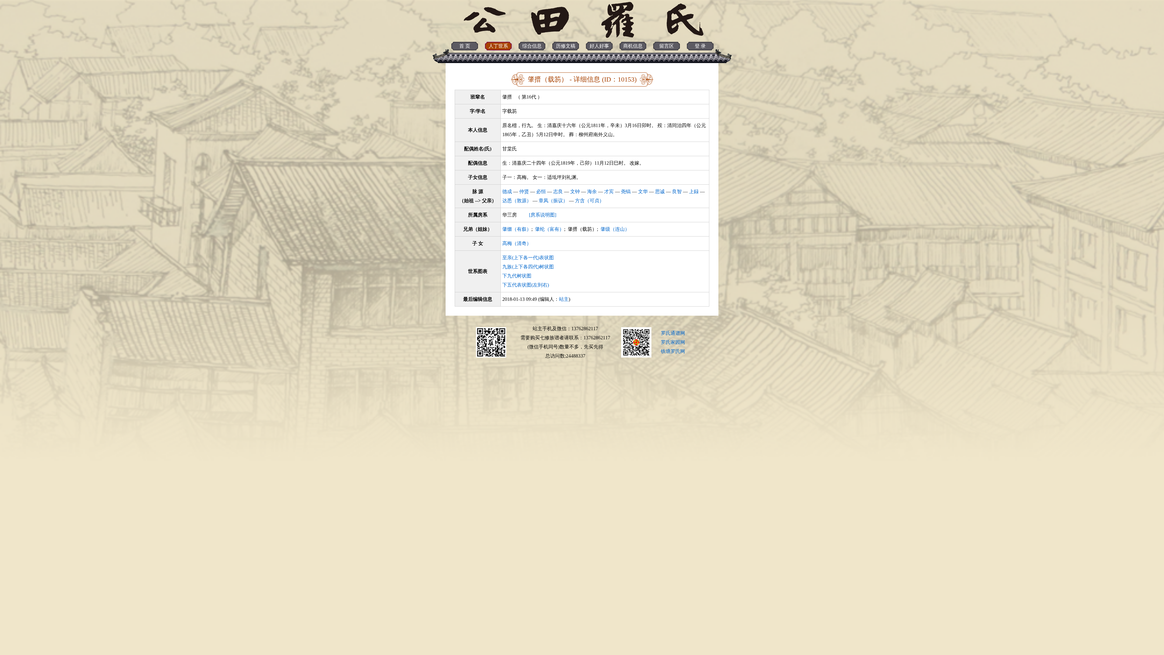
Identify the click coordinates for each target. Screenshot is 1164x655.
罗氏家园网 (673, 342)
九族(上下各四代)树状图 (528, 266)
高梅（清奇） (516, 243)
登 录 (700, 46)
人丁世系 (498, 46)
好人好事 (599, 46)
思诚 (660, 191)
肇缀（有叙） (516, 229)
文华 (643, 191)
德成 (507, 191)
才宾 (609, 191)
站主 (564, 299)
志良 (558, 191)
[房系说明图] (542, 214)
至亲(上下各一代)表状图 (528, 257)
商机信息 (633, 46)
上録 (694, 191)
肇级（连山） (615, 229)
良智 (677, 191)
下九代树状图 (516, 275)
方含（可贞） (589, 200)
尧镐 (626, 191)
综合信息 (532, 46)
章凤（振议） (553, 200)
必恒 (541, 191)
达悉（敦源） (516, 200)
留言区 (666, 46)
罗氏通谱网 (673, 333)
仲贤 (524, 191)
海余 (592, 191)
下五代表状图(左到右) (525, 284)
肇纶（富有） (549, 229)
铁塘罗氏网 (673, 351)
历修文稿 (565, 46)
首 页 (464, 46)
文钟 (575, 191)
